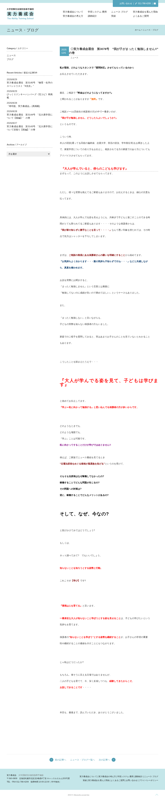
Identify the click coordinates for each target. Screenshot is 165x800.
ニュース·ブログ (119, 11)
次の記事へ (104, 759)
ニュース (11, 55)
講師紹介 (92, 16)
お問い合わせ (126, 3)
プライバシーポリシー (148, 780)
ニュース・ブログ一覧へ (82, 759)
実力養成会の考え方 (73, 16)
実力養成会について (73, 11)
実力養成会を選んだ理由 (145, 11)
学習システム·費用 (97, 11)
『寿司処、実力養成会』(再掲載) (23, 106)
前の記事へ (60, 759)
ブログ (10, 59)
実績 (113, 16)
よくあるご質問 (141, 16)
